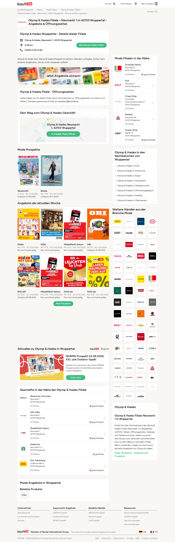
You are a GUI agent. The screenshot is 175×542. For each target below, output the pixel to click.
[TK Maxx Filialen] (117, 268)
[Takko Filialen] (117, 221)
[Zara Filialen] (153, 348)
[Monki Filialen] (117, 359)
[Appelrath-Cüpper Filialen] (141, 244)
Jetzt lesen (75, 377)
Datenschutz (118, 538)
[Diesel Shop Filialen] (141, 256)
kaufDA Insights (131, 517)
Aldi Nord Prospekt (97, 513)
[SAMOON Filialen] (117, 368)
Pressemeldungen (132, 524)
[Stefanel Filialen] (129, 359)
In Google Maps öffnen (63, 134)
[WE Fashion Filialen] (117, 302)
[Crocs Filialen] (117, 337)
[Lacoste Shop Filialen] (129, 256)
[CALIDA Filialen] (129, 233)
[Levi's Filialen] (141, 291)
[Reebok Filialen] (153, 368)
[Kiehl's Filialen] (153, 359)
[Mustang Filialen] (141, 337)
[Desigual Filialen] (117, 348)
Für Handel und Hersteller (29, 517)
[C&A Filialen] (153, 221)
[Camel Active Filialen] (141, 233)
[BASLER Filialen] (153, 325)
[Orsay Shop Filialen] (153, 268)
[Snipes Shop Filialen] (117, 233)
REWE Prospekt (59, 520)
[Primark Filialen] (141, 268)
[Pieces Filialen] (129, 337)
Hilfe (97, 538)
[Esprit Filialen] (129, 244)
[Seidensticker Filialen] (129, 314)
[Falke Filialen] (117, 387)
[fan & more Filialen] (141, 348)
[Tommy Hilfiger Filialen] (117, 244)
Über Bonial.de (24, 513)
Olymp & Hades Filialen (70, 10)
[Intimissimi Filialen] (141, 387)
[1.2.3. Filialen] (117, 377)
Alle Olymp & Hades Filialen (91, 45)
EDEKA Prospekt (60, 513)
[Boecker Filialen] (129, 302)
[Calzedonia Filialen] (129, 377)
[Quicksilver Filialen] (153, 377)
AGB (137, 538)
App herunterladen (132, 520)
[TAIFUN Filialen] (129, 368)
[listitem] (29, 175)
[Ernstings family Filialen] (153, 279)
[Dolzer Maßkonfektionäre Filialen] (117, 291)
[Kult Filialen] (117, 325)
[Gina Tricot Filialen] (153, 337)
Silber (24, 495)
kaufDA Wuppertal (25, 10)
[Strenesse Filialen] (153, 387)
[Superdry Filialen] (153, 256)
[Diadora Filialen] (141, 396)
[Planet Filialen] (141, 325)
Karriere (21, 520)
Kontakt (130, 538)
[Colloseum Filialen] (117, 279)
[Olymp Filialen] (117, 314)
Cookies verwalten (150, 538)
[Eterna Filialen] (153, 302)
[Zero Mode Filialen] (129, 268)
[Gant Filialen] (129, 387)
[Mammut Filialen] (153, 314)
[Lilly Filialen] (153, 244)
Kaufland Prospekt (61, 517)
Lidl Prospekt (94, 520)
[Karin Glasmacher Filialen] (141, 359)
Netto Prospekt (95, 517)
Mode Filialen (51, 10)
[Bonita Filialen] (141, 302)
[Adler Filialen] (117, 256)
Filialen (40, 10)
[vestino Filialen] (129, 348)
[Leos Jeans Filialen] (153, 291)
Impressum (106, 538)
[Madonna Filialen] (129, 291)
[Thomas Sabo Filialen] (141, 368)
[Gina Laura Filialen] (129, 221)
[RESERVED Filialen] (129, 396)
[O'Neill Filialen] (117, 396)
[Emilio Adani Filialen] (141, 314)
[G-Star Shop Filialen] (153, 233)
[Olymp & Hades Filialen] (129, 325)
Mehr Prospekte (63, 303)
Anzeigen (150, 12)
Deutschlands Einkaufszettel (136, 513)
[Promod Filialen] (129, 279)
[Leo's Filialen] (141, 377)
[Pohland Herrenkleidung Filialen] (141, 279)
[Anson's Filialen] (141, 221)
